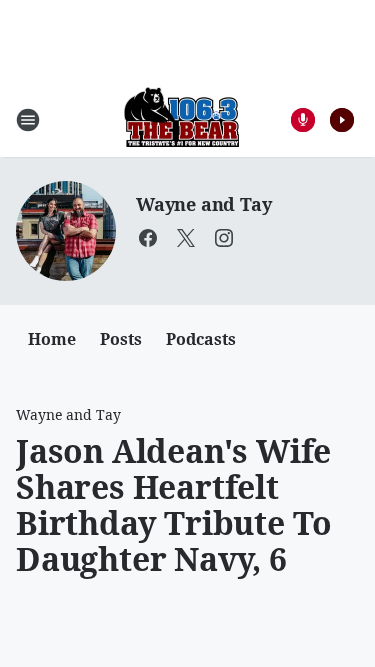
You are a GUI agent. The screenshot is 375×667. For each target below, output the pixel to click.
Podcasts (201, 339)
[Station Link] (181, 119)
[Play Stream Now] (342, 120)
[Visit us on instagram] (224, 238)
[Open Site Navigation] (28, 120)
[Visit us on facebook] (148, 238)
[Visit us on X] (186, 238)
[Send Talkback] (303, 120)
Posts (121, 339)
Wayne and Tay (203, 204)
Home (52, 339)
